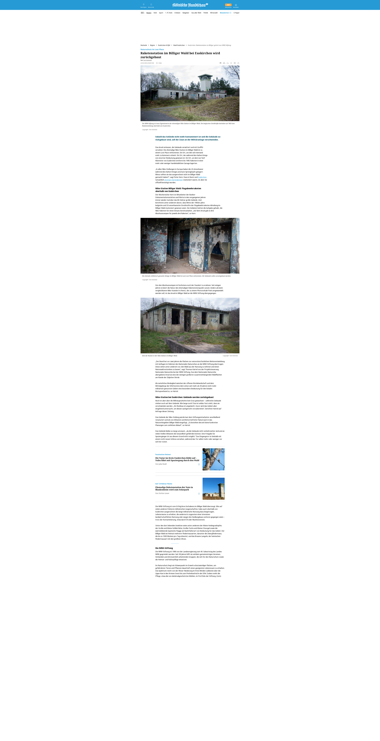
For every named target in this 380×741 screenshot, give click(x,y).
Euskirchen (202, 177)
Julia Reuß (163, 464)
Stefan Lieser (164, 493)
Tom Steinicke (147, 60)
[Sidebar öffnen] (142, 13)
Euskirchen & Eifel (164, 45)
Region (152, 45)
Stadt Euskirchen (179, 45)
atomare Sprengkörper (173, 180)
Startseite (144, 45)
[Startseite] (190, 5)
